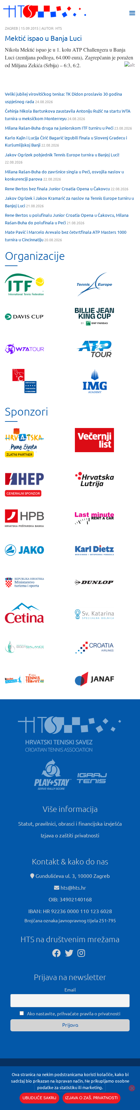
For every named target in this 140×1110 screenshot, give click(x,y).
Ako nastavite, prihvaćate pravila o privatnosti (73, 1013)
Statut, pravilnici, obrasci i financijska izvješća (70, 823)
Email (70, 989)
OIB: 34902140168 (70, 899)
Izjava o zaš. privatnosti (91, 1098)
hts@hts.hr (73, 887)
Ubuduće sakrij (39, 1098)
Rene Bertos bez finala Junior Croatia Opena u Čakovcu (57, 188)
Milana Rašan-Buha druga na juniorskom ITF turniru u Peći (59, 128)
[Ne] (132, 1088)
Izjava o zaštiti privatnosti (70, 835)
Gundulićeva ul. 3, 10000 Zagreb (72, 875)
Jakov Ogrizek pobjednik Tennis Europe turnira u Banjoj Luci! (62, 154)
